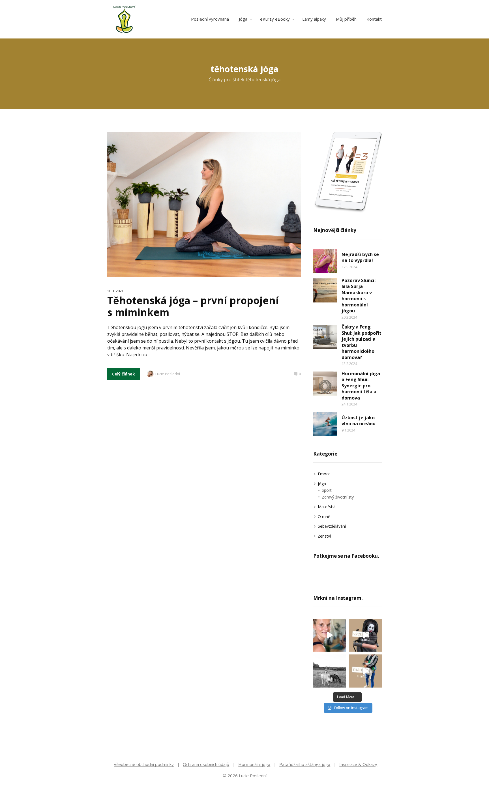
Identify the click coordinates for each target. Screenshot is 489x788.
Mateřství (326, 506)
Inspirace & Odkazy (358, 764)
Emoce (324, 473)
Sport (327, 490)
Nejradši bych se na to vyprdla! (360, 257)
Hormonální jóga (254, 764)
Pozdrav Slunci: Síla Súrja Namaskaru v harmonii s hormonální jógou (359, 295)
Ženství (324, 536)
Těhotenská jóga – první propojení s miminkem (193, 306)
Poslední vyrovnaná (210, 19)
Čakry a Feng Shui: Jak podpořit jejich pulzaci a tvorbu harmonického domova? (361, 342)
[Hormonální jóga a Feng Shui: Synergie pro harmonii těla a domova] (325, 384)
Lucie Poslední (167, 373)
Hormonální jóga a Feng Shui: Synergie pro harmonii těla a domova (361, 385)
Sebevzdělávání (332, 526)
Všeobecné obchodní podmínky (144, 764)
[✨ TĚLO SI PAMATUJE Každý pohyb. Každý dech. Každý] (329, 635)
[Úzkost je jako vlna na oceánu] (325, 424)
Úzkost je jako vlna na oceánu (359, 421)
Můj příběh (346, 19)
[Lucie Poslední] (124, 19)
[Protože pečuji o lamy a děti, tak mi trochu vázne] (329, 670)
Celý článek (123, 374)
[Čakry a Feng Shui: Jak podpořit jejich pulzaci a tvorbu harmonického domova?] (325, 337)
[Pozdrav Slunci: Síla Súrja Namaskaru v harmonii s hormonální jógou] (325, 290)
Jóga (243, 19)
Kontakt (374, 19)
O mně (324, 516)
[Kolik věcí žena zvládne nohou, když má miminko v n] (365, 670)
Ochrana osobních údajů (206, 764)
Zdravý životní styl (338, 497)
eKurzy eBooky (275, 19)
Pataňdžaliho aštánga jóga (304, 764)
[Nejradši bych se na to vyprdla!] (325, 261)
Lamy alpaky (314, 19)
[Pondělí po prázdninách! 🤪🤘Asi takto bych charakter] (365, 635)
